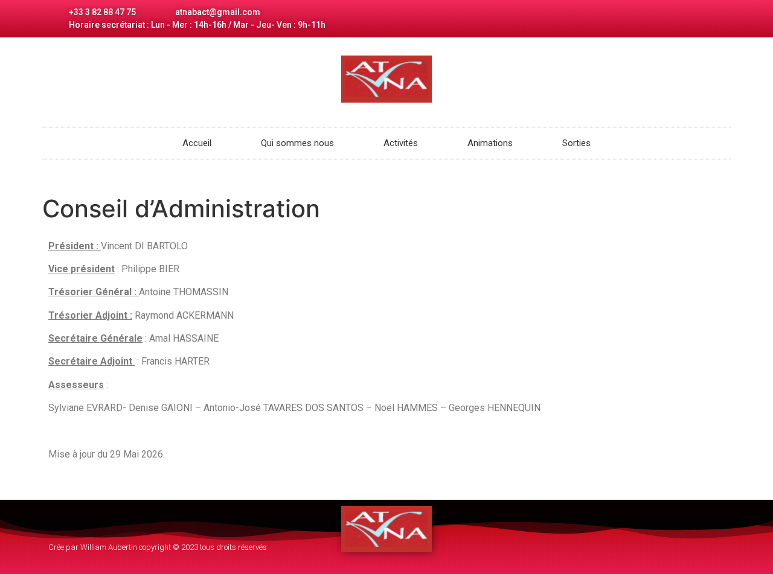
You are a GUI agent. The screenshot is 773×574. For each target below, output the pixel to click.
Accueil (196, 143)
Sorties (576, 143)
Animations (490, 143)
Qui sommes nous (297, 143)
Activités (400, 143)
